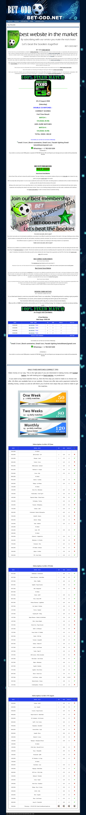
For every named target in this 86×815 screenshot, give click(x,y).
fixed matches (48, 375)
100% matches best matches (16, 367)
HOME (31, 21)
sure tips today (44, 357)
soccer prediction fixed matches (17, 29)
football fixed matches (41, 265)
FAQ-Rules (16, 21)
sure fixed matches (61, 357)
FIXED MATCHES (24, 21)
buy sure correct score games (40, 288)
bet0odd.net (36, 263)
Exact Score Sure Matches (44, 161)
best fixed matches (51, 288)
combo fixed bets (66, 288)
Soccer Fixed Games (64, 161)
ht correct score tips (35, 256)
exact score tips (43, 256)
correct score (44, 178)
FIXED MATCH (46, 50)
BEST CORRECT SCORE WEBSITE (43, 259)
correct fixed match (41, 282)
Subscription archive (39, 21)
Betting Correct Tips (55, 161)
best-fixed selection (19, 250)
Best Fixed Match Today (33, 161)
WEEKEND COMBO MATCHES (43, 291)
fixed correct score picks (65, 67)
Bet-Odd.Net (32, 325)
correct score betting (33, 189)
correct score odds (62, 256)
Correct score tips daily (25, 256)
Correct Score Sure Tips (22, 161)
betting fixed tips (34, 51)
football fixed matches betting (34, 357)
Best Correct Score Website (43, 268)
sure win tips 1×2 (59, 288)
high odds (65, 176)
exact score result (19, 288)
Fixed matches (25, 357)
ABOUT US (10, 21)
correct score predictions (52, 256)
